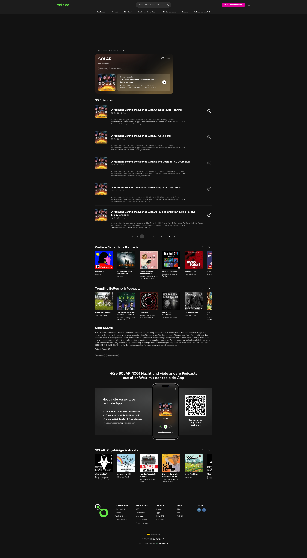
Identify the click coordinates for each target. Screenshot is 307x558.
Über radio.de (120, 509)
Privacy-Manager (142, 523)
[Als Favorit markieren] (162, 58)
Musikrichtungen (169, 12)
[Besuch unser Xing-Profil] (204, 510)
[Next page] (169, 236)
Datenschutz (140, 513)
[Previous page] (138, 236)
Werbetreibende (121, 516)
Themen (185, 12)
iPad (178, 513)
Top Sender (101, 12)
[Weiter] (209, 246)
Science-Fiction (116, 68)
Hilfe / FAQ (160, 516)
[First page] (133, 236)
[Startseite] (99, 50)
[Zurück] (202, 246)
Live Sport (128, 12)
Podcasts (115, 12)
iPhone (179, 509)
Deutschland (155, 534)
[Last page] (174, 236)
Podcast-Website (101, 349)
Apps (158, 513)
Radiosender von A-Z (202, 12)
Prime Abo (160, 519)
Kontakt (159, 509)
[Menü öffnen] (249, 4)
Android (180, 516)
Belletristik (103, 68)
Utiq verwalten (141, 519)
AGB (137, 509)
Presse (118, 513)
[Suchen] (168, 4)
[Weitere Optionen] (168, 58)
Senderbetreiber (121, 519)
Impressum (140, 516)
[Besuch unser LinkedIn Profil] (199, 510)
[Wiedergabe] (164, 82)
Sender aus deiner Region (147, 12)
